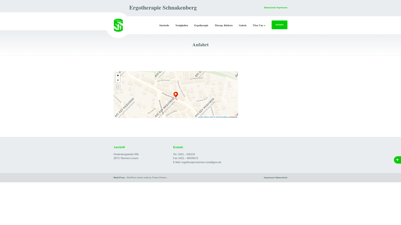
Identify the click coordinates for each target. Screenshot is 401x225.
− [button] (118, 80)
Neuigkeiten (181, 25)
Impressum (269, 177)
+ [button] (118, 75)
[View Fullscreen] (117, 87)
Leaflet (200, 117)
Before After (209, 117)
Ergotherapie (201, 25)
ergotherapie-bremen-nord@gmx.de (201, 162)
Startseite (164, 25)
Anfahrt (280, 24)
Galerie (243, 25)
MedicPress (119, 177)
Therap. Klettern (224, 25)
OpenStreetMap (222, 117)
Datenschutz (270, 7)
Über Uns (258, 25)
